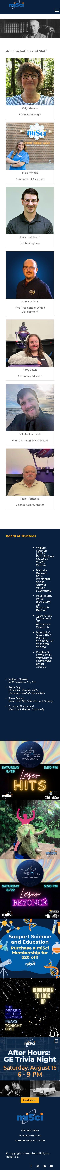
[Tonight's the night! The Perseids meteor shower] (30, 1007)
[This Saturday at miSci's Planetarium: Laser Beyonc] (30, 889)
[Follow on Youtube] (51, 1166)
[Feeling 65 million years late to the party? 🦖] (30, 829)
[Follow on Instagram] (38, 1166)
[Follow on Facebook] (31, 1166)
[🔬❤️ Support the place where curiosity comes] (30, 948)
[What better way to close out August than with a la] (30, 770)
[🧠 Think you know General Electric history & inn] (30, 1067)
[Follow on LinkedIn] (44, 1166)
